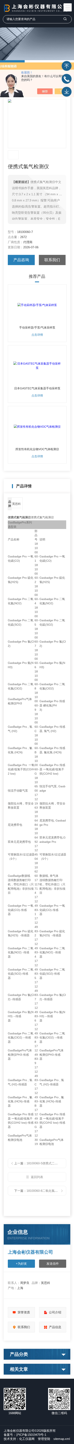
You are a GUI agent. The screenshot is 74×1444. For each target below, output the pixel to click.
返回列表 (37, 1177)
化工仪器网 (27, 1439)
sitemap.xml (61, 1439)
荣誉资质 (24, 1312)
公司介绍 (55, 1312)
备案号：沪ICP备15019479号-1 (25, 1434)
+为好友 (21, 1263)
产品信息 (55, 1327)
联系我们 (52, 260)
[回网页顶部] (67, 66)
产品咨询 (21, 260)
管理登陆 (44, 1439)
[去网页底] (67, 92)
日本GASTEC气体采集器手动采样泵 (37, 388)
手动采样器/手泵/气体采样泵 (37, 327)
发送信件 (52, 1263)
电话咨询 (67, 79)
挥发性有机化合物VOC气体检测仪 (37, 449)
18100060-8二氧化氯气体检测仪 (48, 1190)
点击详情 (37, 334)
